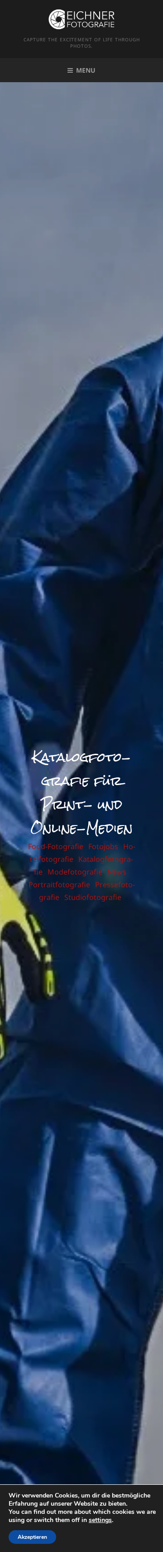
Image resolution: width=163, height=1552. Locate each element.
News (116, 872)
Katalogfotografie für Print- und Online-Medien (81, 792)
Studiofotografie (92, 897)
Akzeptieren (32, 1537)
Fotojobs (103, 846)
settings (100, 1520)
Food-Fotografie (55, 846)
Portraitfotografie (59, 885)
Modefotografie (75, 872)
